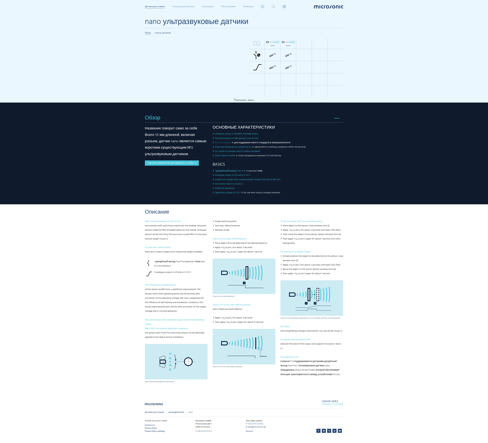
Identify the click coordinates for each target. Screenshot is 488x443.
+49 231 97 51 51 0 (204, 431)
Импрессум (150, 425)
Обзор (148, 33)
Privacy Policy (151, 428)
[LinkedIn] (334, 431)
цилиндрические (176, 412)
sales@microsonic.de (256, 427)
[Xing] (329, 431)
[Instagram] (324, 431)
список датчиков (163, 33)
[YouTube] (340, 431)
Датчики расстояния (154, 412)
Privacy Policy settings (155, 431)
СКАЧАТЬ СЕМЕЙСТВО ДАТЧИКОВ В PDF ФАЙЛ (171, 163)
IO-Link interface (223, 143)
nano (191, 412)
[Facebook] (318, 431)
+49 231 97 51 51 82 (255, 424)
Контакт (249, 431)
